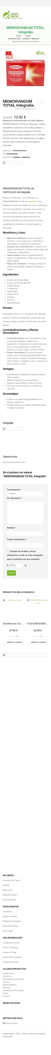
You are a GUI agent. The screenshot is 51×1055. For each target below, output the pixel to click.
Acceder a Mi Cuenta (11, 880)
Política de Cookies (11, 962)
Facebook (20, 1010)
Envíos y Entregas (10, 948)
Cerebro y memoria (21, 157)
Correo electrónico (16, 539)
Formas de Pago (9, 952)
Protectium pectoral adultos (13, 990)
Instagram (5, 1010)
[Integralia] (13, 171)
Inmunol (6, 982)
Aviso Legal (7, 931)
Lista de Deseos (9, 900)
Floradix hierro (8, 973)
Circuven (6, 996)
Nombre (11, 528)
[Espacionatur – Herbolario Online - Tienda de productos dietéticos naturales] (13, 14)
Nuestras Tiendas (10, 916)
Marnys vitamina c (10, 985)
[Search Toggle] (25, 15)
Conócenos (7, 911)
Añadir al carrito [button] (14, 642)
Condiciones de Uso (11, 943)
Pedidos (6, 885)
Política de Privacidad (12, 957)
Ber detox (6, 987)
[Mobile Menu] (46, 14)
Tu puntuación (14, 490)
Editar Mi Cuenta (10, 895)
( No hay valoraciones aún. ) (25, 109)
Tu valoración (14, 498)
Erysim (5, 993)
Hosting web (7, 1036)
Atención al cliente (10, 926)
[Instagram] (36, 3)
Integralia (32, 201)
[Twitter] (41, 3)
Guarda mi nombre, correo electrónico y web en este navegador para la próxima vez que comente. (25, 555)
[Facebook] (46, 3)
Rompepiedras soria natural (13, 979)
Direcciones (7, 890)
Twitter (13, 1010)
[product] (13, 609)
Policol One (7, 976)
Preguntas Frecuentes (12, 921)
